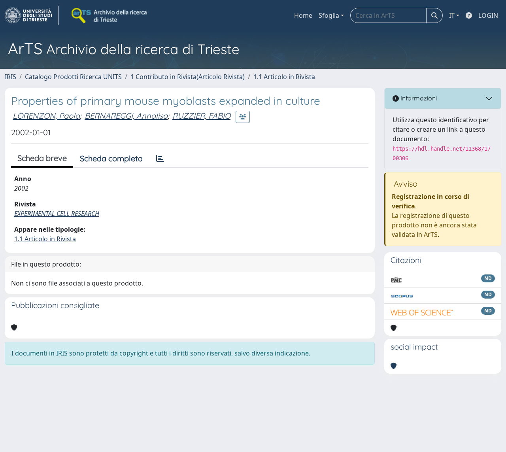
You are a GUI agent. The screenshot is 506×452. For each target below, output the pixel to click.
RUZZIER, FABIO (201, 116)
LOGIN (488, 15)
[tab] (160, 158)
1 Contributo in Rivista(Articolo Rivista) (187, 76)
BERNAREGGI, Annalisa (126, 116)
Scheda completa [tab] (111, 158)
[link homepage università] (110, 15)
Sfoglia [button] (329, 15)
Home (303, 15)
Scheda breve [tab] (42, 158)
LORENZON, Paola (46, 116)
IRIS (10, 76)
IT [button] (452, 15)
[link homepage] (32, 15)
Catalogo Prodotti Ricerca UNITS (73, 76)
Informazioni (418, 98)
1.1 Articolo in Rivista (284, 76)
